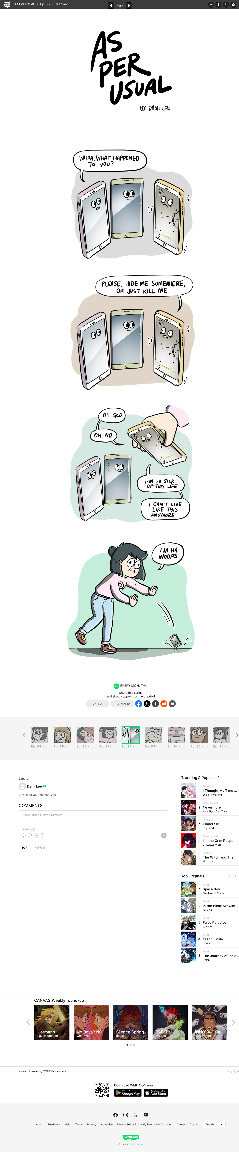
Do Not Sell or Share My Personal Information (144, 1124)
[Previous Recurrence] (24, 735)
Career (181, 1124)
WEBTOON (7, 4)
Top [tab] (24, 847)
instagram (126, 1115)
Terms (79, 1124)
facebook (116, 1115)
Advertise (107, 1124)
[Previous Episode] (111, 5)
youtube (146, 1115)
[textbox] (93, 818)
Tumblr (155, 703)
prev (28, 1022)
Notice (22, 1071)
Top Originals (193, 876)
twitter (136, 1115)
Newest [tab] (40, 847)
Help (67, 1124)
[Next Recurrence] (237, 735)
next (233, 1022)
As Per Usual (24, 4)
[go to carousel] (127, 1045)
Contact (194, 1124)
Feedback (54, 1124)
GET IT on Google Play (128, 1093)
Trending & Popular (199, 777)
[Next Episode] (129, 5)
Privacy (91, 1124)
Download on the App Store (156, 1093)
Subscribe (211, 5)
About (39, 1124)
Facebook (218, 5)
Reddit (163, 703)
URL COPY (233, 5)
